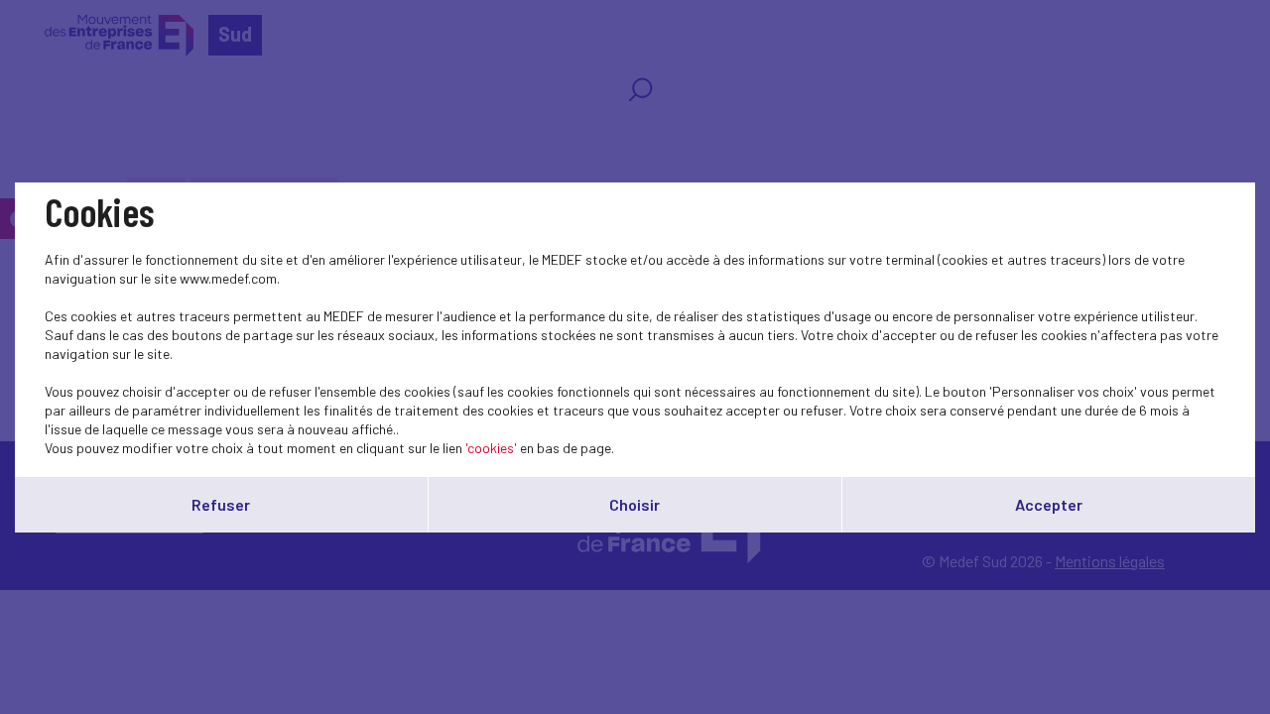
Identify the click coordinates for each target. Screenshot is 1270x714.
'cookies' (491, 447)
